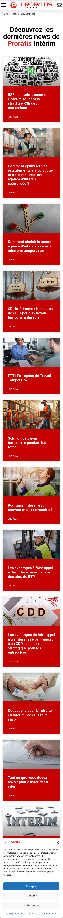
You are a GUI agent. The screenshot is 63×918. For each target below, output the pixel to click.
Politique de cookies (15, 913)
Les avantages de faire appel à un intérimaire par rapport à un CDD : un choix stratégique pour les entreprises (31, 643)
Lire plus (13, 117)
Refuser (32, 896)
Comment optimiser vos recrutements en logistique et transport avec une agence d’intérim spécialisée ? (30, 175)
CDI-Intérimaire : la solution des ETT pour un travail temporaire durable (30, 313)
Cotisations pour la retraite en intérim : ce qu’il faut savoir (30, 714)
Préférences (31, 905)
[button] (57, 842)
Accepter (31, 886)
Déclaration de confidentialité (41, 913)
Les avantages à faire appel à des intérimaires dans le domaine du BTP (30, 572)
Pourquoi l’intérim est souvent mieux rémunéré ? (30, 507)
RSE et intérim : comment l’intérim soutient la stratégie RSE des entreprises (29, 101)
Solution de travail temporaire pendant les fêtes (27, 442)
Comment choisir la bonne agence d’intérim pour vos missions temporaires (29, 246)
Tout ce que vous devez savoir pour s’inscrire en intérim (28, 782)
